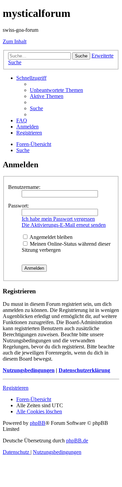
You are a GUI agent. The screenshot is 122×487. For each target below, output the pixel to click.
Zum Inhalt (14, 41)
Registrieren (15, 388)
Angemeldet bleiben (50, 237)
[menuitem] (56, 90)
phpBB (37, 423)
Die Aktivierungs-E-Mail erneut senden (64, 225)
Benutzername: (24, 187)
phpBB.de (77, 440)
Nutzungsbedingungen (29, 370)
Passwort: (18, 206)
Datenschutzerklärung (84, 370)
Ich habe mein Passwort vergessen (58, 219)
